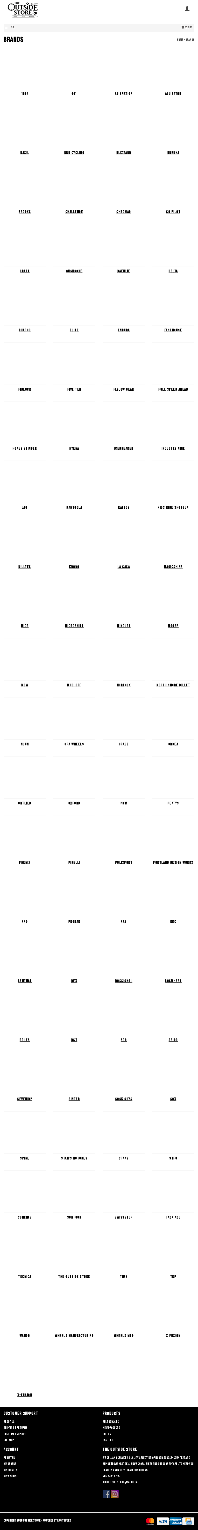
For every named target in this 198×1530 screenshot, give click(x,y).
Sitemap (9, 1440)
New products (111, 1428)
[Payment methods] (150, 1521)
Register (9, 1458)
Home (180, 40)
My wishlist (11, 1476)
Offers (107, 1434)
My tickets (10, 1470)
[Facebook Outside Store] (106, 1494)
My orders (10, 1464)
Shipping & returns (15, 1428)
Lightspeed (64, 1520)
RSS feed (108, 1440)
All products (111, 1422)
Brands (189, 40)
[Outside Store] (51, 11)
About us (9, 1422)
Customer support (15, 1434)
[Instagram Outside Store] (115, 1494)
